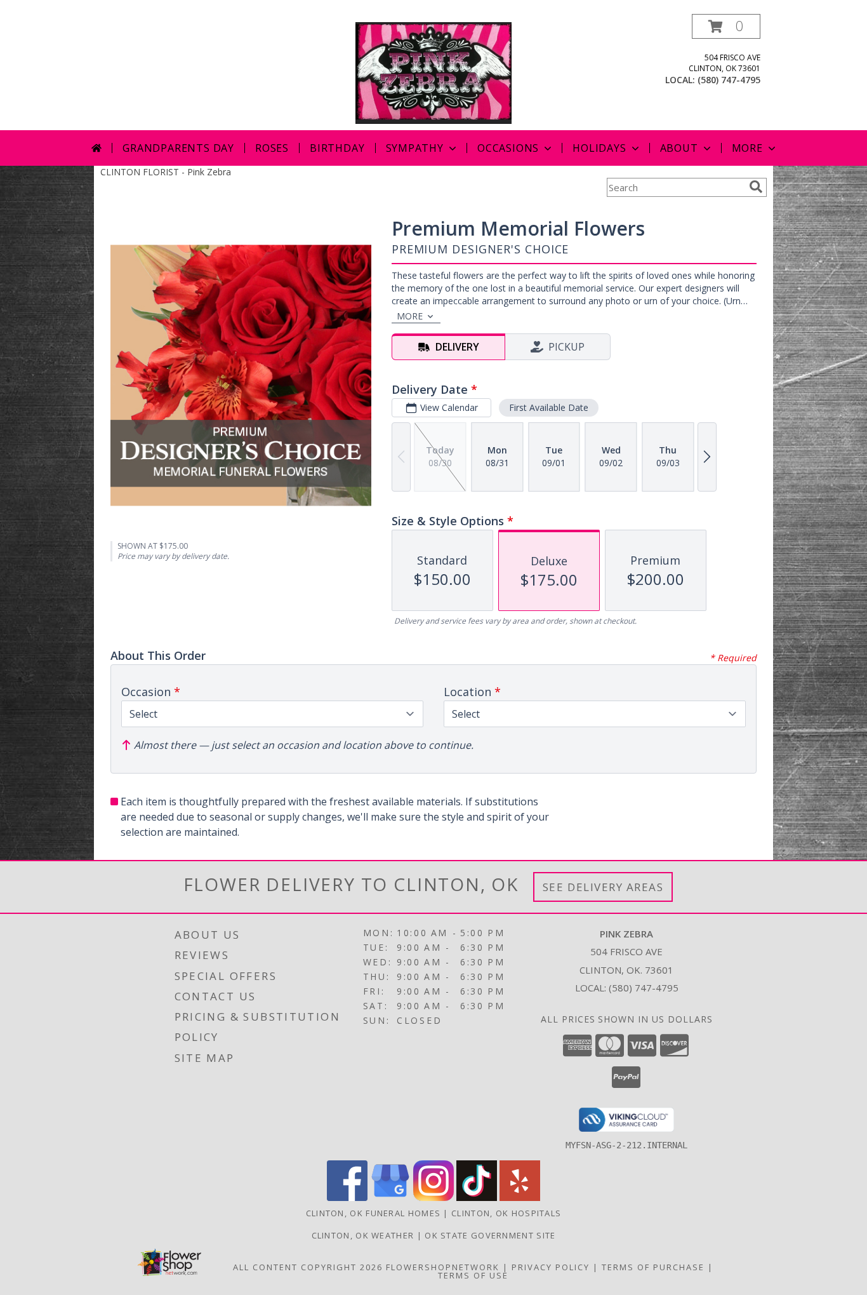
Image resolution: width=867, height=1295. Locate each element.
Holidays (599, 148)
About (679, 148)
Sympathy (415, 148)
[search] (756, 187)
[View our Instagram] (433, 1197)
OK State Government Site (490, 1235)
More (747, 148)
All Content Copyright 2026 (308, 1267)
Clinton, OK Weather (363, 1235)
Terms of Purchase (653, 1267)
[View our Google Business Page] (390, 1197)
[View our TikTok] (476, 1197)
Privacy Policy (551, 1267)
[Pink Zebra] (433, 72)
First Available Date (548, 407)
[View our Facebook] (347, 1197)
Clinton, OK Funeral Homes (373, 1213)
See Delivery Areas (603, 887)
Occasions (508, 148)
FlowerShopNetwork (443, 1267)
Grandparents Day (178, 148)
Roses (272, 148)
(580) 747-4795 (729, 80)
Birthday (337, 148)
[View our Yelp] (520, 1197)
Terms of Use (473, 1275)
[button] (726, 26)
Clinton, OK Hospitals (506, 1213)
